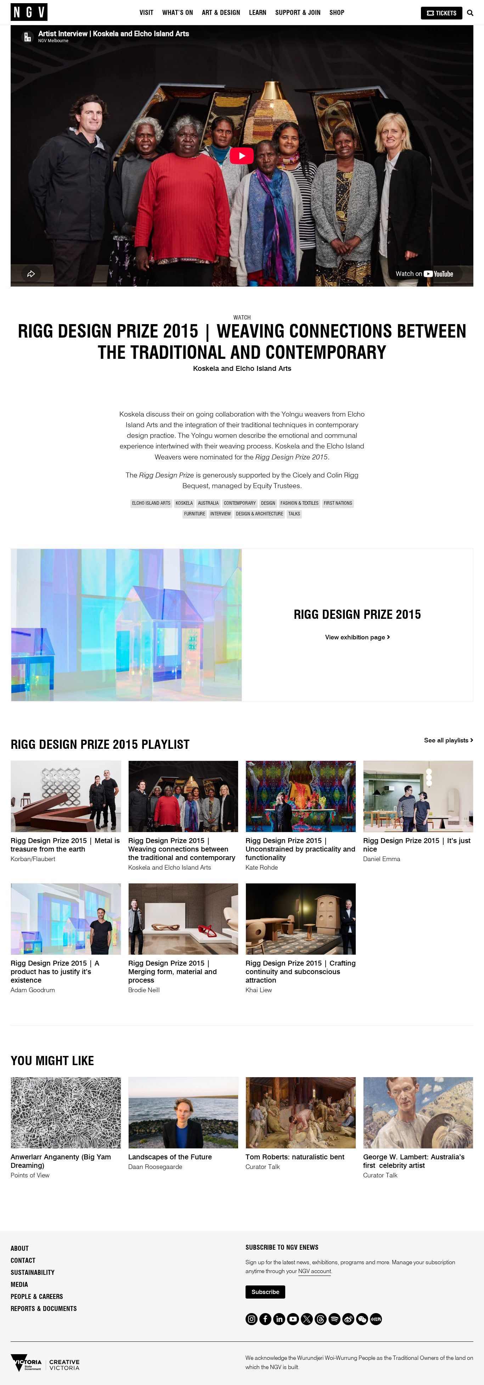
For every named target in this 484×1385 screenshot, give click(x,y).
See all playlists (447, 740)
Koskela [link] (184, 503)
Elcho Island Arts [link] (151, 503)
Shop (337, 13)
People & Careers (37, 1297)
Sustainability (33, 1273)
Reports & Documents (44, 1309)
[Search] (470, 13)
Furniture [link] (194, 514)
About (20, 1249)
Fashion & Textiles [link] (300, 503)
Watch (242, 318)
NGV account (314, 1271)
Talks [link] (294, 514)
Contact (23, 1261)
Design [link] (268, 503)
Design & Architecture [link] (259, 514)
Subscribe (265, 1292)
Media (19, 1285)
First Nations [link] (338, 503)
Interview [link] (220, 514)
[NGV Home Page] (29, 12)
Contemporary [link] (240, 503)
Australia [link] (208, 503)
